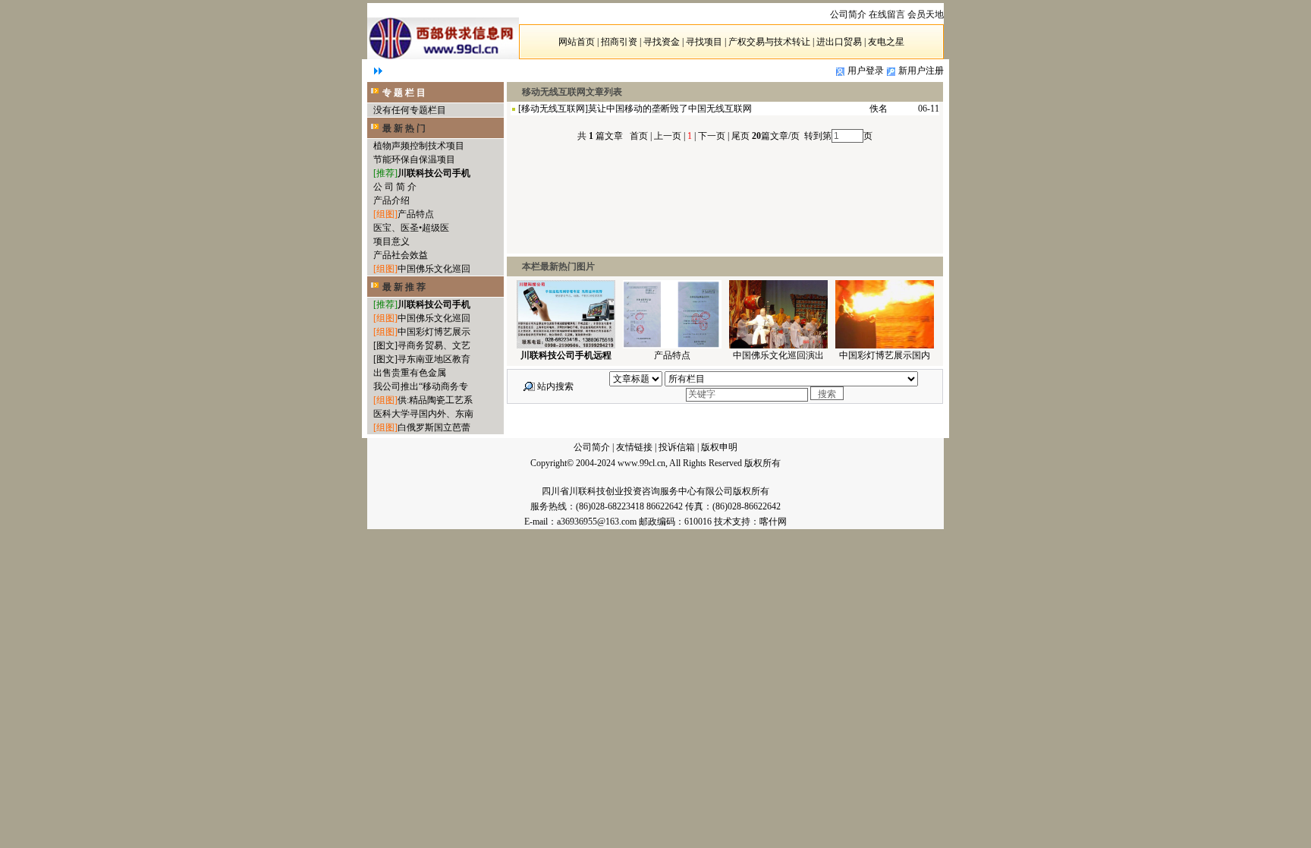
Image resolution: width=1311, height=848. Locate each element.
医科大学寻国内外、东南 (423, 413)
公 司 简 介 (395, 186)
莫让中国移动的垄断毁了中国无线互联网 (670, 108)
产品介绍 (391, 200)
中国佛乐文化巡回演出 (778, 355)
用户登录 (865, 70)
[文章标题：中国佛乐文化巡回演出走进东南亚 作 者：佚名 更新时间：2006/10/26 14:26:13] (778, 345)
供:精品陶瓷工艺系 (435, 400)
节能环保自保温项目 (414, 159)
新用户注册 (921, 70)
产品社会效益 (400, 255)
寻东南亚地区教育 (434, 359)
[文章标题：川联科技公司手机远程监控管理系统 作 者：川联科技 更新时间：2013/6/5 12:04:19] (566, 345)
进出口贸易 (839, 41)
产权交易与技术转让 (769, 41)
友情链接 (634, 447)
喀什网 (773, 521)
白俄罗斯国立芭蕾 (434, 427)
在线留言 (887, 14)
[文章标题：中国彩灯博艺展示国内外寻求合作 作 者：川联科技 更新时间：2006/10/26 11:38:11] (884, 345)
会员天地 (925, 14)
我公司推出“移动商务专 (420, 386)
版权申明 (719, 447)
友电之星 (886, 41)
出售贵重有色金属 (409, 372)
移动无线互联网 (553, 108)
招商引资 (619, 41)
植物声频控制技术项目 (418, 145)
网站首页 (576, 41)
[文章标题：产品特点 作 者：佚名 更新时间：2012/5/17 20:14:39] (672, 345)
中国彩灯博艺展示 (434, 331)
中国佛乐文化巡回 (434, 268)
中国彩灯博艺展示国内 (884, 355)
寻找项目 (704, 41)
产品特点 (416, 214)
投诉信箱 (677, 447)
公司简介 (592, 447)
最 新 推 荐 (404, 287)
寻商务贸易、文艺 (434, 345)
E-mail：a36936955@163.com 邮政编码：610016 (619, 521)
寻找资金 (661, 41)
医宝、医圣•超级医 (411, 227)
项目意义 (391, 241)
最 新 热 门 (404, 128)
